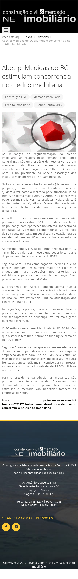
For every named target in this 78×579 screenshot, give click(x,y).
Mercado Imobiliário (46, 97)
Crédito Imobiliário (17, 105)
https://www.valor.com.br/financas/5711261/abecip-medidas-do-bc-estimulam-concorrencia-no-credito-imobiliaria (39, 404)
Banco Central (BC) (49, 105)
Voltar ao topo (12, 574)
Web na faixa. (47, 570)
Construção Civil (16, 97)
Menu (6, 30)
